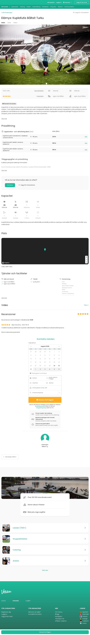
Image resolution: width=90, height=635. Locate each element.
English (28, 601)
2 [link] (40, 369)
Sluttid (51, 383)
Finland (84, 616)
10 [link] (31, 359)
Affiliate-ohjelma (60, 621)
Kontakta (10, 185)
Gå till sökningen (7, 12)
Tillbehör (60, 7)
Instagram (58, 616)
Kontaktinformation (35, 614)
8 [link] (54, 355)
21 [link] (49, 362)
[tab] (45, 136)
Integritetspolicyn (41, 408)
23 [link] (59, 362)
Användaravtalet (40, 406)
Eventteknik (45, 7)
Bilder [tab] (3, 23)
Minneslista (50, 2)
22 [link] (54, 362)
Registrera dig (6, 612)
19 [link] (40, 362)
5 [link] (40, 355)
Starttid (35, 383)
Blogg (57, 614)
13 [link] (45, 359)
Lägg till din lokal (81, 2)
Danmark (85, 614)
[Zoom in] (86, 257)
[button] (2, 54)
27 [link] (31, 352)
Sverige (84, 619)
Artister (29, 7)
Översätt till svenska (10, 103)
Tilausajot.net (59, 619)
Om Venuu (58, 612)
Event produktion (69, 7)
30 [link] (45, 352)
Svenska (67, 2)
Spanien (85, 612)
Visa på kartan (39, 91)
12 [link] (40, 359)
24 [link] (31, 366)
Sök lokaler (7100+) (10, 457)
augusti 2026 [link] (45, 346)
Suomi (3, 601)
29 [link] (40, 352)
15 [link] (54, 359)
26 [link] (40, 366)
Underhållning (36, 7)
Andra (84, 623)
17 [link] (31, 362)
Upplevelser (14, 7)
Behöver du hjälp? (34, 612)
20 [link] (45, 362)
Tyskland (85, 621)
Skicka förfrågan (46, 400)
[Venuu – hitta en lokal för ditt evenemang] (4, 2)
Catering (22, 7)
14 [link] (49, 359)
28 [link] (35, 352)
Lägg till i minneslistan (82, 12)
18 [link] (35, 362)
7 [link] (49, 355)
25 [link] (35, 366)
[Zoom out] (86, 259)
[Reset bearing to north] (86, 262)
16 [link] (59, 359)
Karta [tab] (9, 23)
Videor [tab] (15, 23)
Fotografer (53, 7)
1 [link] (54, 352)
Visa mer (4, 118)
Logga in (58, 2)
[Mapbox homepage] (6, 263)
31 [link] (49, 352)
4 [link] (35, 355)
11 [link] (35, 359)
